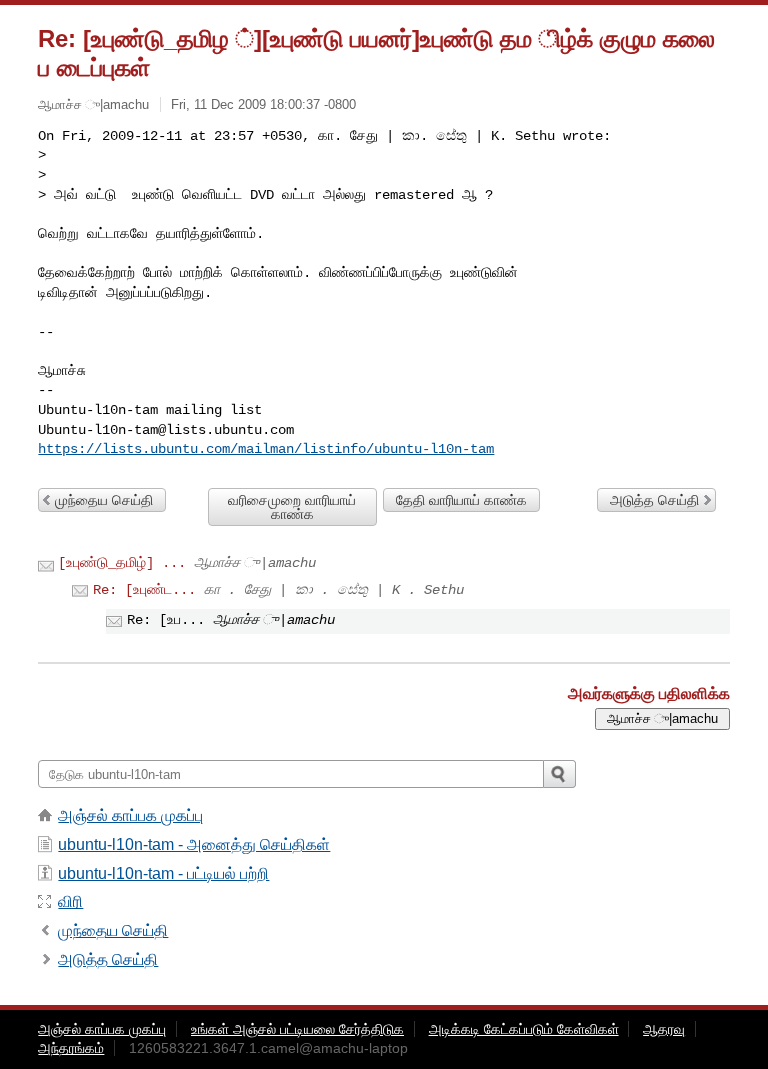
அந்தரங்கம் (71, 1048)
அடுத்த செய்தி (654, 500)
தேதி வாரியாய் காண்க (461, 500)
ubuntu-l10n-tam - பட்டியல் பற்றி (163, 873)
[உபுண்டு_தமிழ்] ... (122, 563)
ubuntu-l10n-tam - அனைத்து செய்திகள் (194, 844)
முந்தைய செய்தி (104, 500)
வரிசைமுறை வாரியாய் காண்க (292, 507)
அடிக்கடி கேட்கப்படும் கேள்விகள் (524, 1029)
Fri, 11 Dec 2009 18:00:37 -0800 (263, 104)
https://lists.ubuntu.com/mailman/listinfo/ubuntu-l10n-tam (266, 449)
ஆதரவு (664, 1029)
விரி (70, 901)
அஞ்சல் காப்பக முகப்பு (130, 815)
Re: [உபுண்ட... (144, 590)
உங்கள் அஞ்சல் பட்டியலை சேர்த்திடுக (297, 1029)
